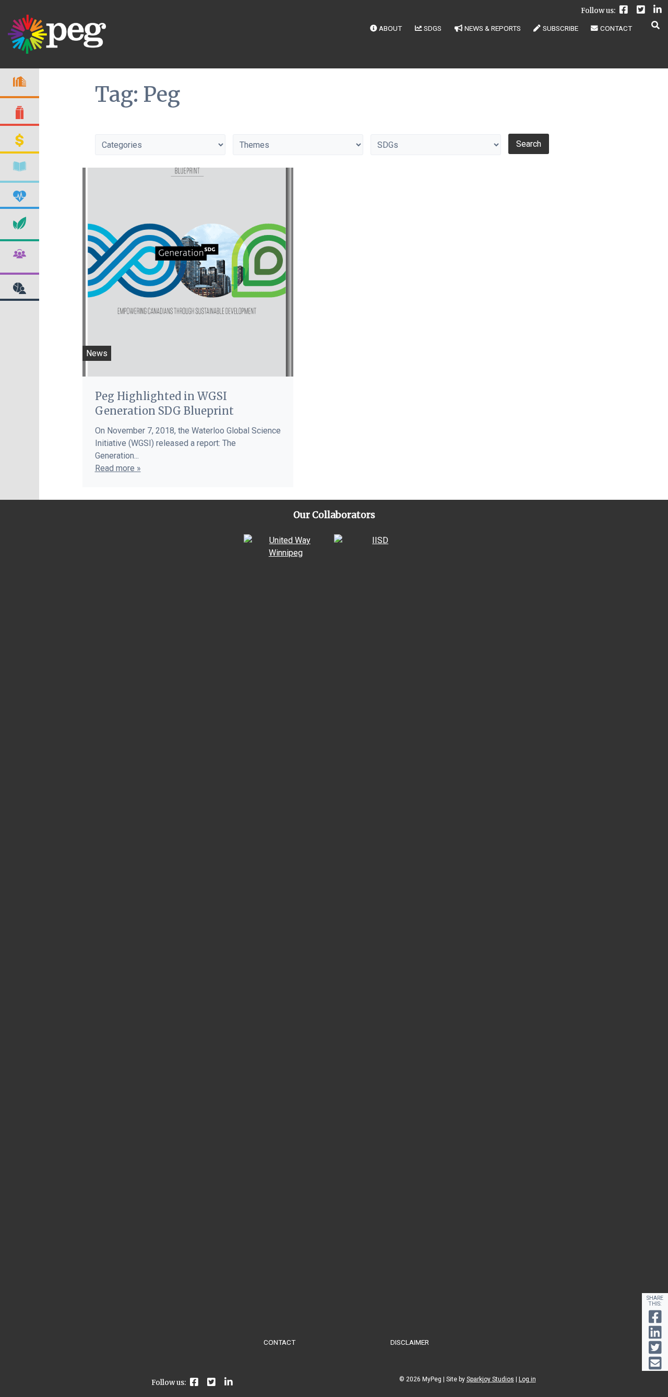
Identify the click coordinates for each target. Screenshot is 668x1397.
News (97, 353)
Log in (527, 1379)
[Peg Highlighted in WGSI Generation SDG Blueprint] (187, 272)
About (390, 28)
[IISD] (376, 540)
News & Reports (492, 28)
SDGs (433, 28)
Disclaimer (409, 1342)
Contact (616, 28)
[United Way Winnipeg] (286, 553)
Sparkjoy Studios (490, 1379)
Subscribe (560, 28)
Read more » (118, 468)
